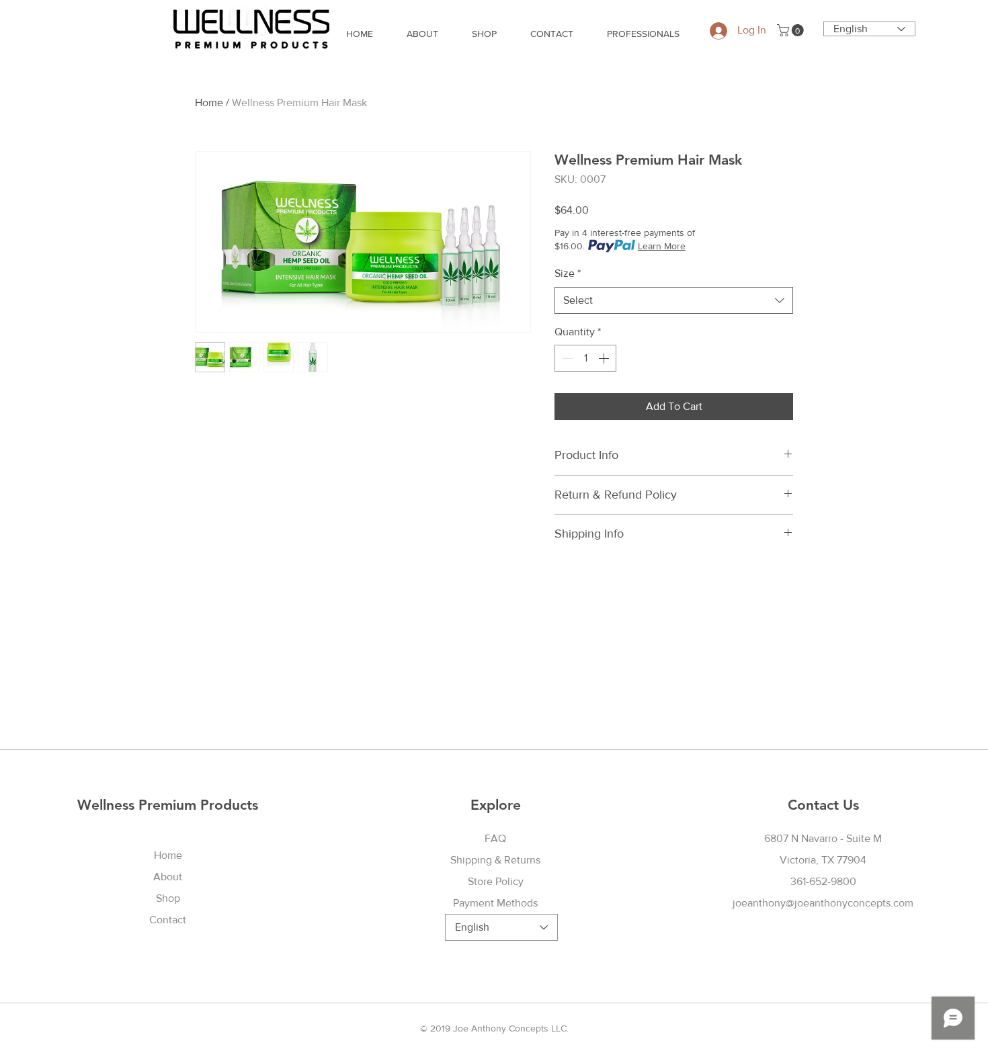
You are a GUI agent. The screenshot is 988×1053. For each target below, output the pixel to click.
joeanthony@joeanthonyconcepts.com (823, 903)
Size (567, 273)
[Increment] (604, 358)
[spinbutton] (585, 358)
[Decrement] (566, 358)
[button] (792, 30)
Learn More (662, 246)
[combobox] (673, 300)
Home (209, 102)
